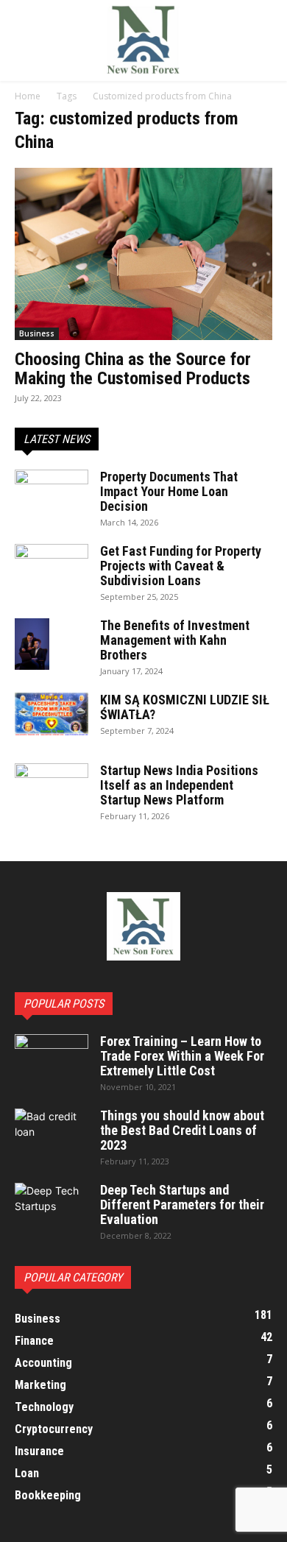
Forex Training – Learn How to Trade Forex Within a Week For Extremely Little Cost (182, 1055)
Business (36, 333)
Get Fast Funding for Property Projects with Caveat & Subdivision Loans (180, 565)
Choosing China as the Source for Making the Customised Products (133, 369)
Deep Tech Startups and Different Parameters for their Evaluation (182, 1204)
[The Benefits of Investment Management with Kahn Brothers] (32, 644)
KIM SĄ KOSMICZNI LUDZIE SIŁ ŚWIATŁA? (184, 707)
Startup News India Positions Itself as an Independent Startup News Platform (179, 785)
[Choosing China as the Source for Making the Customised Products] (143, 254)
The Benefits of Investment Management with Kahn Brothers (174, 640)
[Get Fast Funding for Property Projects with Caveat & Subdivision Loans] (51, 569)
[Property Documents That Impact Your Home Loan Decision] (51, 494)
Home (27, 96)
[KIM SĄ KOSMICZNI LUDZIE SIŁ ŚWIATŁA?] (51, 714)
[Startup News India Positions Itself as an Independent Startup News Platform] (51, 789)
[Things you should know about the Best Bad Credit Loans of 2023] (51, 1134)
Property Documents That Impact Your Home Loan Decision (169, 491)
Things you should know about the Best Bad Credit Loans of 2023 (182, 1130)
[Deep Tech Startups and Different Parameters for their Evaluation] (51, 1208)
